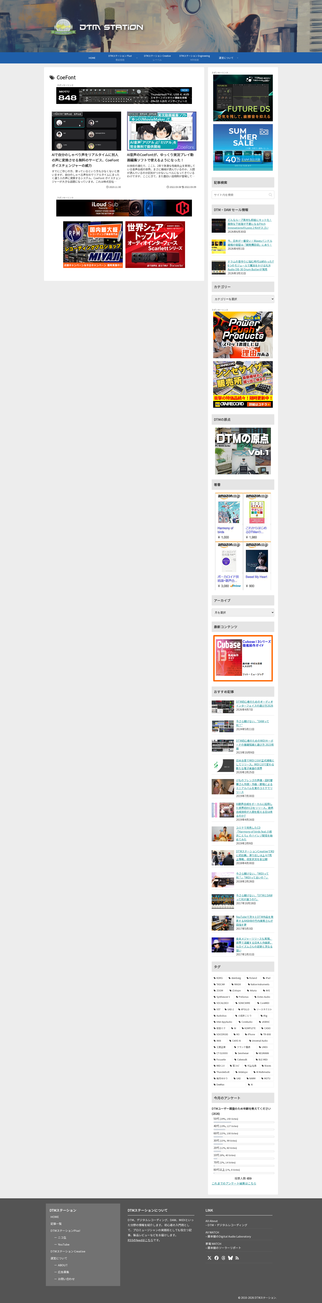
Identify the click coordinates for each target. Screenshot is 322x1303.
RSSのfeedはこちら (140, 1240)
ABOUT (63, 1265)
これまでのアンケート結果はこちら (234, 1183)
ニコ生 (62, 1237)
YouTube (64, 1244)
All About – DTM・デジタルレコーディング (226, 1223)
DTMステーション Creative (67, 1251)
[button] (270, 195)
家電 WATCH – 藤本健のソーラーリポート (223, 1246)
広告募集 (63, 1272)
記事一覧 (56, 1224)
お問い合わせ (66, 1279)
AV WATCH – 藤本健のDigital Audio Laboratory (228, 1234)
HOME (54, 1217)
